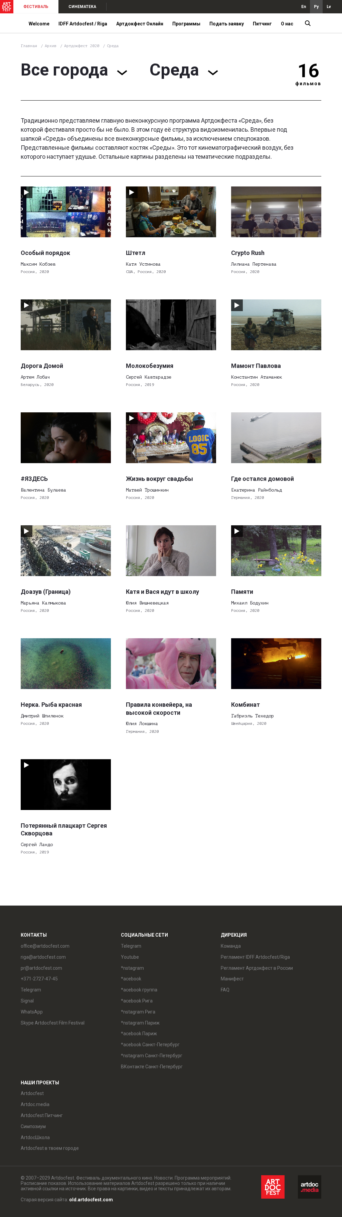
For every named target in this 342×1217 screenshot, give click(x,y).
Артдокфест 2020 (83, 45)
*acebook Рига (137, 1000)
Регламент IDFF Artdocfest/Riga (255, 957)
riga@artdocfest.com (43, 957)
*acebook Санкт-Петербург (150, 1044)
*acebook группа (139, 989)
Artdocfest (32, 1093)
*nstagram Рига (138, 1012)
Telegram (131, 946)
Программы (186, 23)
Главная (29, 45)
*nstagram (132, 968)
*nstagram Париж (140, 1023)
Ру (316, 6)
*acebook (131, 978)
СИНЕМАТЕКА (82, 6)
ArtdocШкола (35, 1137)
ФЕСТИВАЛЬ (35, 6)
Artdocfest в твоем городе (50, 1148)
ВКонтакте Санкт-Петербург (152, 1066)
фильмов (308, 83)
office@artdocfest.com (45, 946)
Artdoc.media (35, 1104)
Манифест (232, 978)
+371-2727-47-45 (39, 978)
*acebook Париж (139, 1033)
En (303, 6)
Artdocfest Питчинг (42, 1115)
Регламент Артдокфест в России (257, 968)
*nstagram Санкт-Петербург (151, 1055)
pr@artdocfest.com (41, 968)
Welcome (39, 23)
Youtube (130, 957)
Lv (329, 6)
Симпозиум (33, 1126)
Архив (50, 45)
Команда (231, 946)
